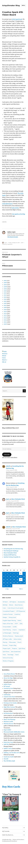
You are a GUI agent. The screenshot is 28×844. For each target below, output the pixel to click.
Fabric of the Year (8, 623)
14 (24, 576)
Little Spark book (17, 19)
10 (10, 576)
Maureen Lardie (8, 721)
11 (14, 576)
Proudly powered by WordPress (9, 841)
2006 (5, 282)
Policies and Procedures (18, 839)
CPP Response (20, 611)
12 (17, 576)
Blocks (11, 605)
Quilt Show (6, 651)
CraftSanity (7, 694)
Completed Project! (8, 611)
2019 (5, 309)
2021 (5, 313)
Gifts (21, 623)
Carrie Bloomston (7, 203)
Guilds (15, 626)
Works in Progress (8, 661)
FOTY (16, 623)
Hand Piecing (7, 630)
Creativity (4, 244)
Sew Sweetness (15, 651)
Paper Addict (7, 730)
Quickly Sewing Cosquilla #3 (12, 557)
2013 (5, 297)
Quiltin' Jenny (8, 748)
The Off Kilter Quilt (9, 761)
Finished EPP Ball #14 (10, 555)
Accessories (21, 602)
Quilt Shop (22, 648)
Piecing (5, 642)
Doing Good (12, 617)
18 (14, 579)
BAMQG (5, 605)
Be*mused (7, 686)
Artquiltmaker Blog (11, 5)
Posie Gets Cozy (8, 742)
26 (17, 582)
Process (5, 645)
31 (10, 585)
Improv (15, 630)
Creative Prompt (8, 614)
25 (14, 582)
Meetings (16, 633)
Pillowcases (12, 642)
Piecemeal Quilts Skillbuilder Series (14, 732)
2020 (5, 311)
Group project (7, 626)
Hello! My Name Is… (8, 835)
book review (15, 207)
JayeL (5, 242)
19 (17, 579)
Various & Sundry (8, 657)
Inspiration (9, 244)
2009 (5, 289)
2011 (5, 293)
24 (10, 582)
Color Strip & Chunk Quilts (15, 608)
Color (4, 608)
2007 (5, 284)
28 (24, 582)
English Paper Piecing (9, 620)
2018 (5, 307)
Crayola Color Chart (9, 696)
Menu (23, 5)
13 (20, 576)
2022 (5, 315)
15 (3, 579)
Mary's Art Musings (9, 719)
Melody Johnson (8, 723)
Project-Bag (12, 645)
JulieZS (8, 466)
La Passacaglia (7, 633)
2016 (5, 303)
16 (7, 579)
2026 (5, 324)
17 (10, 579)
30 (7, 585)
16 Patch (5, 602)
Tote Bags (10, 654)
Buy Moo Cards (11, 786)
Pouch (19, 642)
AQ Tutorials (5, 831)
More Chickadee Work (18, 499)
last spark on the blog (18, 214)
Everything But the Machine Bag (13, 548)
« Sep (7, 589)
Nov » (21, 589)
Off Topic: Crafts (7, 639)
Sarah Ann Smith (9, 756)
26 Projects (12, 602)
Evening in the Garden (10, 703)
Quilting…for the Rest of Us (12, 752)
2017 (22, 242)
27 (21, 582)
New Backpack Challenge (11, 550)
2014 (5, 299)
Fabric (19, 620)
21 (24, 579)
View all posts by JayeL (12, 237)
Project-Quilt (6, 648)
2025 (5, 322)
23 (7, 582)
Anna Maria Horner (9, 674)
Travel (17, 654)
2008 (5, 286)
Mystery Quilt (19, 636)
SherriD (6, 759)
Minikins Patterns (8, 636)
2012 (5, 295)
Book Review (19, 605)
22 (4, 582)
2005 (5, 280)
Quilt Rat (6, 744)
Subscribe (7, 454)
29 (4, 585)
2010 (5, 291)
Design (5, 617)
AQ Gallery (5, 827)
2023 (5, 318)
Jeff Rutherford (8, 713)
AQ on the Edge (8, 678)
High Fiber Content (9, 707)
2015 (5, 301)
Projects (14, 648)
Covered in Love (8, 688)
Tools (4, 654)
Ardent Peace (7, 684)
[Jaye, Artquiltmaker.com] (14, 409)
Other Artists (17, 639)
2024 (5, 320)
